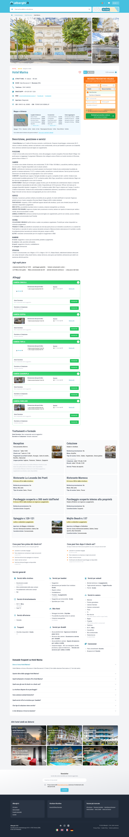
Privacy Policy (96, 828)
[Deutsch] (71, 830)
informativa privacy (62, 785)
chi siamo (15, 807)
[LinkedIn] (68, 826)
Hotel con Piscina (106, 809)
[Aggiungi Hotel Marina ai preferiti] (80, 72)
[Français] (67, 830)
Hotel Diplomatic (19, 730)
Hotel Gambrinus (90, 730)
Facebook (40, 96)
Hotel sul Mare (90, 809)
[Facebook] (61, 826)
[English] (62, 830)
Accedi (114, 3)
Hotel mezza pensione (109, 807)
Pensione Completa (98, 807)
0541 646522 (27, 87)
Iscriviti (64, 790)
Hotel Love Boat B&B (20, 751)
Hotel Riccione (28, 15)
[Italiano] (57, 830)
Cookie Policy (104, 828)
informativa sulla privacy (97, 110)
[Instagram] (64, 826)
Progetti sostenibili (17, 812)
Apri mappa (106, 9)
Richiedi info (74, 301)
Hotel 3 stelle (98, 809)
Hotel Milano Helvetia (92, 751)
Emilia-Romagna (19, 15)
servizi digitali (16, 809)
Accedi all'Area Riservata (55, 807)
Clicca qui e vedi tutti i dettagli (46, 132)
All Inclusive (89, 807)
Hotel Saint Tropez (55, 730)
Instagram (48, 96)
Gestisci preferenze (114, 828)
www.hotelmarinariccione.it (27, 96)
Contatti (14, 814)
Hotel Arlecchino (54, 751)
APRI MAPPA (21, 120)
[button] (103, 3)
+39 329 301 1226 (30, 91)
